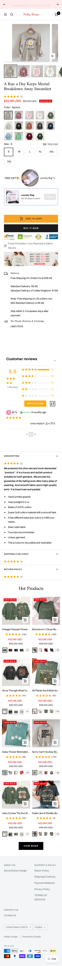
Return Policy (13, 569)
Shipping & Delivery (16, 554)
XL (40, 151)
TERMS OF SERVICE (40, 897)
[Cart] (56, 14)
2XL (51, 151)
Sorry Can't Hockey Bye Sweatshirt (46, 752)
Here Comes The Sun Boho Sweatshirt (16, 813)
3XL (9, 161)
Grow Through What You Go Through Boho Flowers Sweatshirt (16, 690)
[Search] (11, 14)
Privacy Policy (42, 889)
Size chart (52, 144)
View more (31, 846)
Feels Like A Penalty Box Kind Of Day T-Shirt (46, 813)
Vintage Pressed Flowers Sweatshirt (16, 629)
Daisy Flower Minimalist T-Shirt (16, 752)
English (38, 927)
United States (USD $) (17, 927)
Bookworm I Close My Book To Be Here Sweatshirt (46, 629)
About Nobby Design (15, 870)
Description (11, 456)
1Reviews (12, 387)
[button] (27, 434)
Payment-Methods (44, 883)
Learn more (17, 326)
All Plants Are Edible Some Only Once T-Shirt (46, 690)
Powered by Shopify (31, 937)
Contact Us (10, 915)
